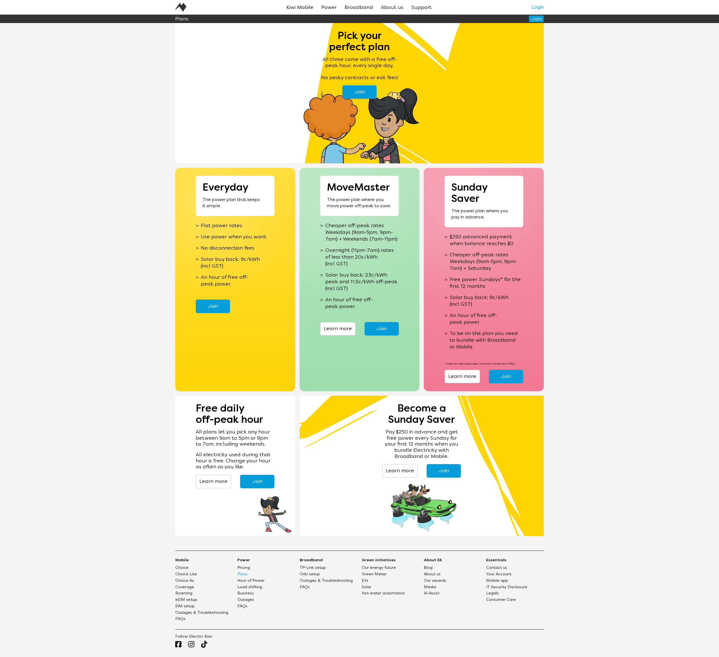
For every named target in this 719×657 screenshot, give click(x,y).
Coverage (184, 587)
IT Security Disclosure (506, 587)
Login (537, 7)
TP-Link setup (313, 568)
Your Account (498, 574)
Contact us (496, 568)
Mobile (182, 560)
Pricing (243, 568)
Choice (181, 568)
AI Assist (432, 593)
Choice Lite (186, 574)
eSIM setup (186, 600)
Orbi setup (310, 574)
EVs (365, 581)
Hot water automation (383, 593)
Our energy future (379, 568)
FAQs (180, 619)
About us (392, 7)
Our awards (435, 581)
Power (329, 7)
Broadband (359, 7)
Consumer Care (501, 600)
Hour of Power (251, 581)
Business (245, 593)
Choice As (184, 581)
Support (421, 7)
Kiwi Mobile (299, 7)
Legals (492, 593)
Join (536, 19)
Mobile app (497, 581)
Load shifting (249, 587)
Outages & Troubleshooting (201, 613)
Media (430, 587)
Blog (428, 568)
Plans (242, 574)
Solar (366, 587)
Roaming (183, 593)
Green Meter (374, 574)
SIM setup (185, 606)
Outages (245, 600)
